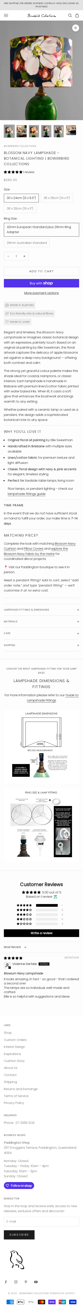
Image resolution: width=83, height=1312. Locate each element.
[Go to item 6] (71, 130)
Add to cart (41, 271)
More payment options (41, 293)
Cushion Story (14, 1061)
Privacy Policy (14, 1103)
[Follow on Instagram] (16, 1282)
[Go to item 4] (46, 131)
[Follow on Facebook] (6, 1282)
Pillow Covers (33, 548)
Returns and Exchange (21, 1089)
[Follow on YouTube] (36, 1282)
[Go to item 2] (21, 131)
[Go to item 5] (58, 131)
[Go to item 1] (9, 131)
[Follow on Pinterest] (26, 1282)
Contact (10, 1075)
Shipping (10, 1082)
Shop (8, 1033)
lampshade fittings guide (27, 494)
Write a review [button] (42, 933)
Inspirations (12, 1054)
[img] (13, 958)
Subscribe (19, 1235)
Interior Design (14, 1047)
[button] (13, 172)
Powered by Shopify (62, 1293)
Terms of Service (16, 1096)
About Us (10, 1068)
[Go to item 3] (34, 131)
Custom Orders (15, 1040)
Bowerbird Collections (20, 146)
